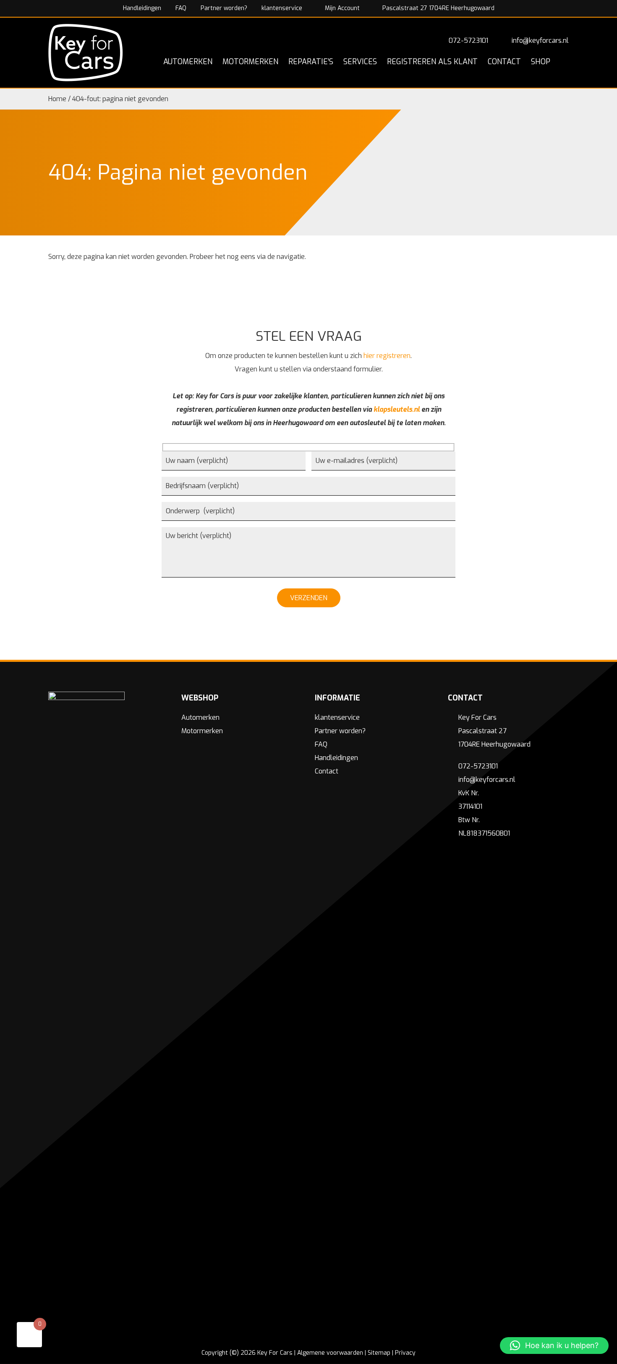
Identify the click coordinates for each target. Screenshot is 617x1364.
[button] (554, 1345)
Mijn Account (341, 8)
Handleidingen (142, 8)
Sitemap (379, 1353)
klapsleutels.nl (397, 409)
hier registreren (386, 355)
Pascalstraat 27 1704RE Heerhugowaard (437, 8)
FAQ (180, 8)
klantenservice (281, 8)
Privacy (405, 1353)
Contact (326, 771)
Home (57, 98)
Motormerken (202, 730)
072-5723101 (468, 40)
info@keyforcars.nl (540, 40)
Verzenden (308, 597)
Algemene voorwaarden (330, 1353)
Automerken (200, 717)
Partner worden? (224, 8)
